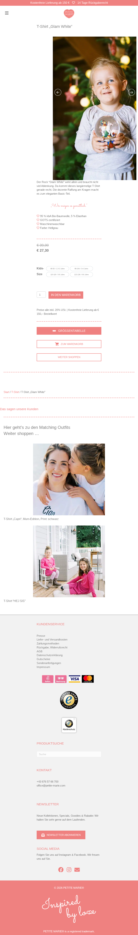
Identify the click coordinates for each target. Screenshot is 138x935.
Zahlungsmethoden (48, 643)
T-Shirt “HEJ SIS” (15, 600)
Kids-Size (40, 271)
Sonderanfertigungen (49, 663)
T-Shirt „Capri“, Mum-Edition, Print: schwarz (31, 519)
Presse (41, 635)
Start (6, 392)
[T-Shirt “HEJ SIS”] (69, 561)
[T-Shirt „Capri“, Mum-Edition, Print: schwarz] (69, 479)
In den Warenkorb (66, 294)
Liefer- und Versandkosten (52, 639)
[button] (69, 331)
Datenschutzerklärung (50, 655)
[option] (57, 268)
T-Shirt (15, 392)
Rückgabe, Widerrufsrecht (52, 647)
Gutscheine (43, 659)
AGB (39, 651)
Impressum (43, 666)
